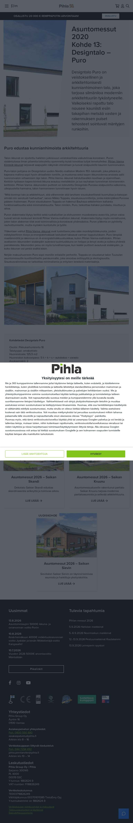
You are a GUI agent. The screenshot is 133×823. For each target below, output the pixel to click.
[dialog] (66, 412)
